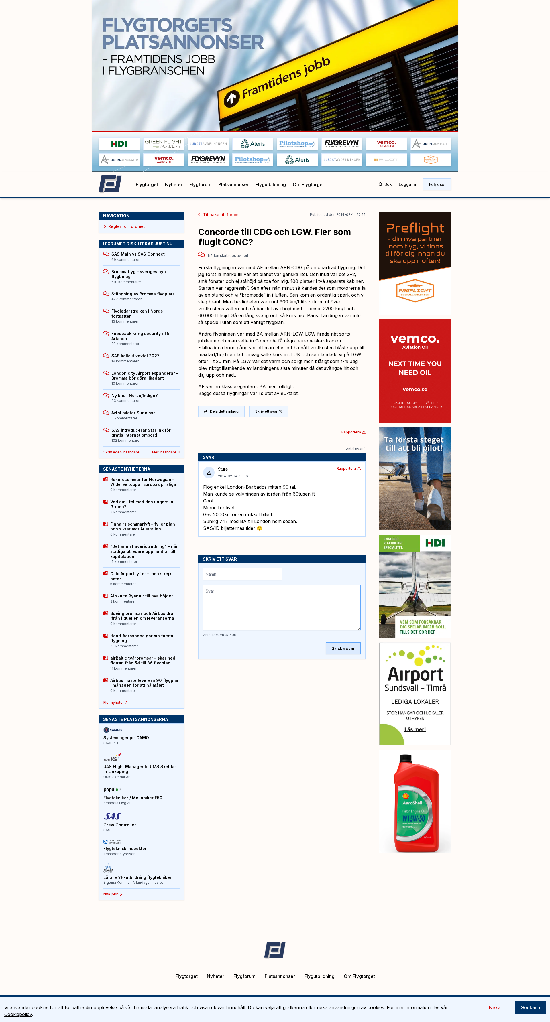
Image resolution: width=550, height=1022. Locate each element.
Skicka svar (343, 648)
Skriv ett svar (266, 411)
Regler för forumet (126, 226)
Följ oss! (437, 184)
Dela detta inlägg (224, 411)
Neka (494, 1007)
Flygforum (200, 184)
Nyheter (173, 184)
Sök (388, 184)
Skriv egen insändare (121, 452)
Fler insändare (164, 452)
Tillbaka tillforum (220, 214)
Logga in (407, 184)
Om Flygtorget (308, 184)
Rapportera (351, 432)
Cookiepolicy (18, 1014)
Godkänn (530, 1007)
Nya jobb (111, 894)
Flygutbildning (271, 184)
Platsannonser (233, 184)
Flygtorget (147, 184)
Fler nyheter (113, 702)
